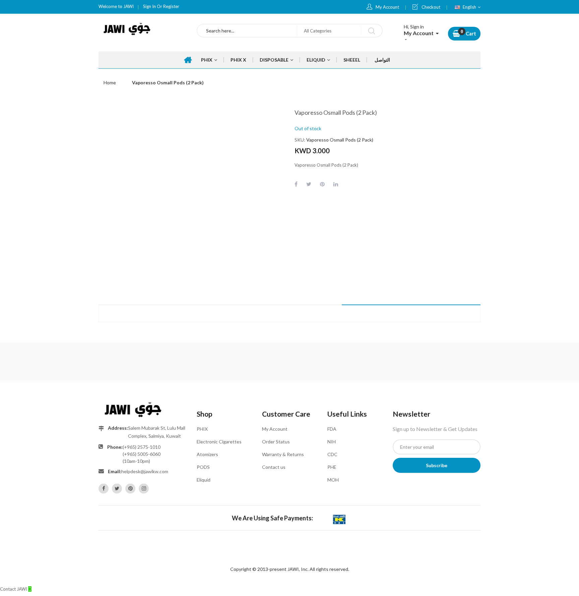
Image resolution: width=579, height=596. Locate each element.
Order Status (276, 441)
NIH (331, 441)
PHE (331, 467)
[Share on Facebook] (296, 184)
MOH (333, 480)
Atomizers (207, 454)
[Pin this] (322, 184)
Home (110, 82)
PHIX (202, 429)
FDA (331, 429)
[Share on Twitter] (308, 184)
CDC (332, 454)
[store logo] (143, 29)
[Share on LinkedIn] (335, 184)
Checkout (431, 7)
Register (171, 6)
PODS (203, 467)
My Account (387, 7)
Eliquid (203, 480)
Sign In (149, 6)
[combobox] (247, 30)
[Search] (371, 30)
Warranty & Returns (283, 454)
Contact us (273, 467)
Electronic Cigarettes (219, 441)
